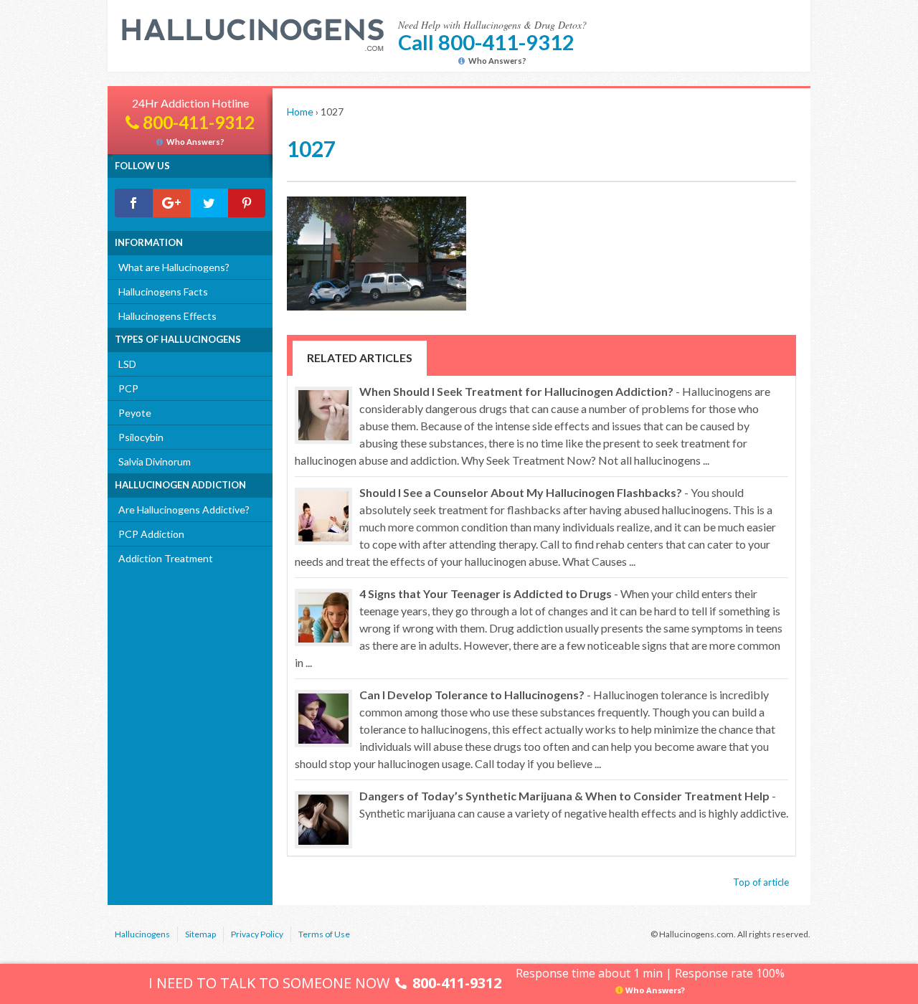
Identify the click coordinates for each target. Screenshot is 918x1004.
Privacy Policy (257, 934)
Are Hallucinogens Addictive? (184, 509)
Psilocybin (141, 437)
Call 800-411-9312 (486, 42)
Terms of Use (324, 934)
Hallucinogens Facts (163, 291)
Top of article (761, 882)
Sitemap (200, 934)
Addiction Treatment (165, 558)
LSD (127, 364)
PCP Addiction (151, 534)
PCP (128, 388)
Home (300, 111)
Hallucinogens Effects (167, 316)
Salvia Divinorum (154, 461)
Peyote (134, 413)
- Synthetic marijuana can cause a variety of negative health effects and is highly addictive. (573, 804)
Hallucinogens (142, 934)
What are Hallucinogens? (174, 267)
